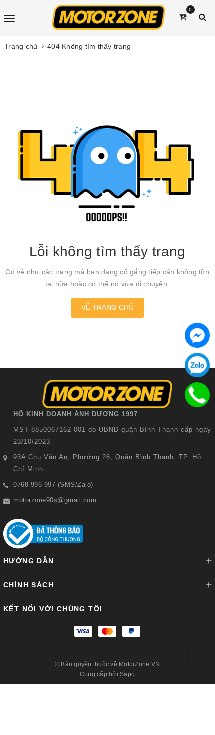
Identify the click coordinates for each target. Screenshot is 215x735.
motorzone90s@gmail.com (55, 500)
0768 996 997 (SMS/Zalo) (54, 484)
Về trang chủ (108, 307)
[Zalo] (197, 365)
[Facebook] (197, 335)
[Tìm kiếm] (203, 17)
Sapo (127, 674)
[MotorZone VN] (109, 17)
